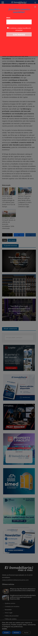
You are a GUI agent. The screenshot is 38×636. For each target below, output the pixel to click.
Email (8, 18)
